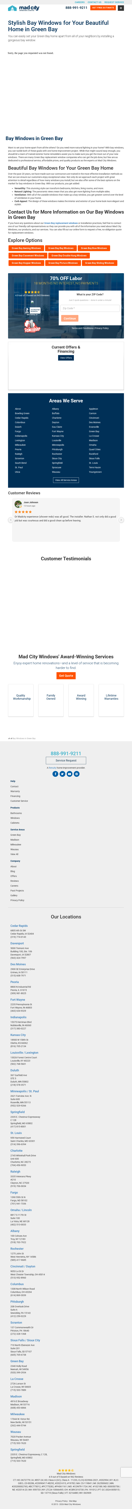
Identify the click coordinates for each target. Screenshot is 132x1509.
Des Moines (94, 422)
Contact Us (94, 2)
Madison (93, 440)
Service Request (66, 760)
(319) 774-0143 (18, 937)
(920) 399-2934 (18, 1372)
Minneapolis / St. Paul (24, 1091)
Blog (12, 871)
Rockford (93, 454)
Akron (18, 409)
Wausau (56, 472)
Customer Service (19, 801)
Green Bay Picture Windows (63, 263)
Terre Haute (95, 467)
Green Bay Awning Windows (26, 248)
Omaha (92, 445)
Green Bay (94, 431)
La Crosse (94, 436)
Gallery (13, 895)
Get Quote (66, 675)
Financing (15, 796)
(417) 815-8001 (18, 1126)
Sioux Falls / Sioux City (25, 1340)
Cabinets (14, 823)
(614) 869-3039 (18, 1295)
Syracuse (56, 467)
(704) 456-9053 (18, 1165)
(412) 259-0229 (18, 1316)
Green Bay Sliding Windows (99, 263)
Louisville (56, 440)
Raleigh (18, 454)
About (13, 866)
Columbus (20, 422)
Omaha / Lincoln (21, 1210)
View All (14, 854)
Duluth (18, 427)
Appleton (93, 409)
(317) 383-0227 (18, 1028)
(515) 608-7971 (18, 975)
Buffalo (55, 413)
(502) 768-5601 (18, 1064)
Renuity (52, 767)
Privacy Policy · (62, 1501)
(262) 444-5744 (18, 1425)
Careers (80, 2)
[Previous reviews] (11, 520)
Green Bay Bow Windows (94, 248)
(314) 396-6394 (18, 1144)
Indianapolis (21, 436)
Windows (15, 818)
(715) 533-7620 (18, 1443)
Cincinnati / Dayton (22, 1266)
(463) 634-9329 (18, 1011)
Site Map (73, 1501)
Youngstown (95, 472)
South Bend (21, 463)
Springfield (57, 463)
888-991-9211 (76, 8)
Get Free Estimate (103, 7)
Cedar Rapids (21, 418)
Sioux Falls (94, 458)
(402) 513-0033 (18, 1224)
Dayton (55, 422)
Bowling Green (22, 413)
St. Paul (19, 467)
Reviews (14, 880)
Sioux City (57, 458)
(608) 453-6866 (18, 1407)
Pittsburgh (57, 449)
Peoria (18, 449)
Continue (70, 318)
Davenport (17, 943)
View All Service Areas (66, 480)
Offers (13, 876)
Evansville (94, 427)
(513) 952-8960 (18, 1277)
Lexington (20, 440)
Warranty (15, 791)
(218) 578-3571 (18, 1085)
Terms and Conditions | (83, 328)
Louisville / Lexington (24, 1052)
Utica (17, 472)
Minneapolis (58, 445)
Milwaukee (20, 445)
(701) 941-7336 (18, 1203)
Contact (14, 786)
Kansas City (58, 436)
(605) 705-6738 (18, 1355)
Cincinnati (94, 418)
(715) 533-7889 (18, 1390)
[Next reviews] (121, 520)
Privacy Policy (102, 328)
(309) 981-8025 (18, 993)
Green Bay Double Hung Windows (69, 255)
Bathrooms (16, 813)
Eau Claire (57, 427)
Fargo (18, 431)
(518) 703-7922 (18, 1242)
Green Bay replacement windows (61, 223)
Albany (55, 409)
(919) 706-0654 (18, 1186)
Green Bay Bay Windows (61, 248)
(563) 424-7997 (18, 958)
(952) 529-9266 (18, 1105)
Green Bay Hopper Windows (26, 263)
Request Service (114, 2)
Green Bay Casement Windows (28, 255)
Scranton (19, 458)
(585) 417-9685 (18, 1260)
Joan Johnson (31, 502)
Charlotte (56, 418)
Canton (92, 413)
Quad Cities (94, 449)
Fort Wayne (57, 431)
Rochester (57, 454)
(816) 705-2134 (18, 1046)
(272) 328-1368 (18, 1334)
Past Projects (17, 890)
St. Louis (93, 463)
